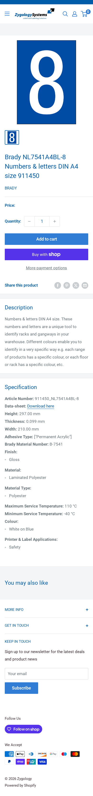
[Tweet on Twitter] (75, 285)
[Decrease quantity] (29, 221)
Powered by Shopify (20, 785)
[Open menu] (7, 14)
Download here (40, 406)
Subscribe (21, 687)
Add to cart (46, 239)
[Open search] (65, 14)
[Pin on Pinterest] (66, 285)
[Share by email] (85, 285)
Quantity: (13, 221)
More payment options (46, 267)
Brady (11, 188)
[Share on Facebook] (57, 285)
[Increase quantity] (55, 221)
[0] (84, 14)
